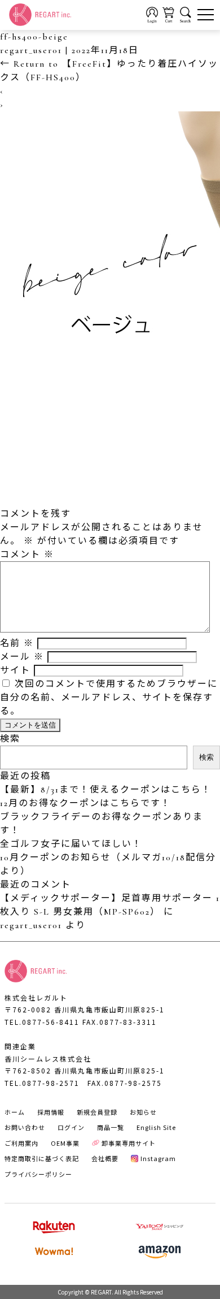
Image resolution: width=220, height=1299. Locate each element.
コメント (27, 554)
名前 (17, 643)
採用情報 (50, 1111)
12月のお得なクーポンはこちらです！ (85, 803)
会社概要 (104, 1158)
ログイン (71, 1127)
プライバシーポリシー (38, 1174)
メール (22, 657)
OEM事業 (65, 1143)
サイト (15, 670)
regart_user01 (31, 50)
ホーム (15, 1111)
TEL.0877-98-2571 (42, 1083)
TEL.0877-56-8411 (42, 1022)
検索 (10, 738)
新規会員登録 (97, 1111)
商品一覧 (110, 1127)
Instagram (158, 1158)
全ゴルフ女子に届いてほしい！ (71, 844)
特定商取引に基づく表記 (42, 1158)
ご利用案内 (21, 1143)
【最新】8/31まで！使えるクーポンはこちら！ (106, 789)
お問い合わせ (25, 1127)
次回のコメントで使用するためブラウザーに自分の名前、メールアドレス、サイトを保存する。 (109, 697)
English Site (156, 1127)
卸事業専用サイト (129, 1143)
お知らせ (143, 1111)
